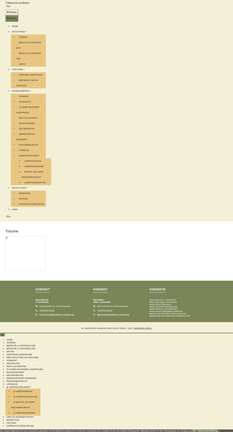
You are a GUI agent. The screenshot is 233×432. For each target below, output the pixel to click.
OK (194, 431)
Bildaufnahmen (27, 123)
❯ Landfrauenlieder (18, 387)
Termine (23, 37)
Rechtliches (19, 188)
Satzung (23, 199)
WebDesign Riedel (143, 328)
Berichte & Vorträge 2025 (20, 348)
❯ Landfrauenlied (22, 391)
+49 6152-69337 (104, 310)
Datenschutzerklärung (31, 204)
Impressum (24, 193)
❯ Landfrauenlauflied (25, 397)
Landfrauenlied (32, 161)
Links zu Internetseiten (19, 417)
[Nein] (219, 431)
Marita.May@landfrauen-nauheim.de (113, 314)
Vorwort (24, 96)
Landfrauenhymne (34, 166)
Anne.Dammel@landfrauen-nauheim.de (56, 314)
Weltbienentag (27, 129)
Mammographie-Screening (21, 378)
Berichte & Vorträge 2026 (20, 345)
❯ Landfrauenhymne (24, 413)
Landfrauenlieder (28, 156)
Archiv (22, 64)
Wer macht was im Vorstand (22, 357)
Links (15, 209)
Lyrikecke (24, 150)
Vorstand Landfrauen (30, 75)
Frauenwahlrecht (28, 145)
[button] (8, 6)
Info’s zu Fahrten (28, 118)
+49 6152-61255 (46, 310)
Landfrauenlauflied (35, 182)
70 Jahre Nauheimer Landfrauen (24, 369)
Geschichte (25, 102)
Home (15, 26)
